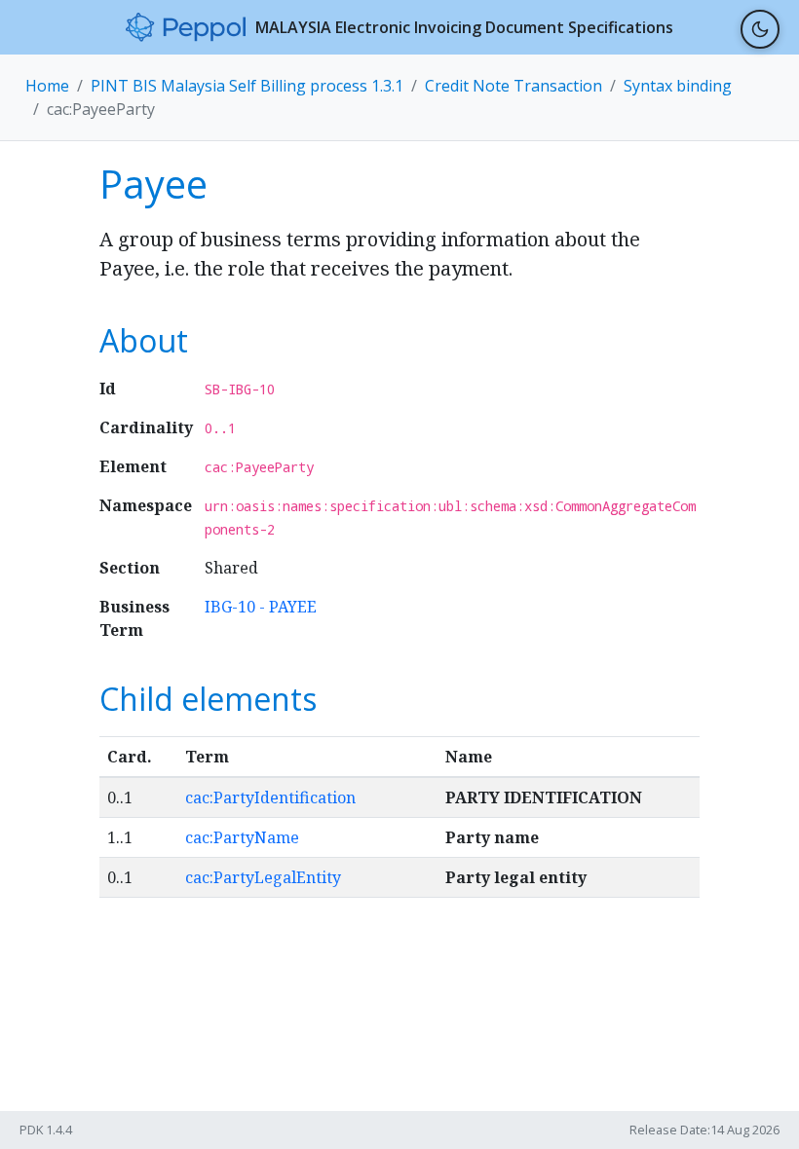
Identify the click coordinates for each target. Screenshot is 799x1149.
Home (47, 85)
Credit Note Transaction (513, 85)
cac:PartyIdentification (270, 797)
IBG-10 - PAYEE (261, 606)
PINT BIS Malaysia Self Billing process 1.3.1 (247, 85)
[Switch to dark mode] (760, 29)
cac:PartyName (242, 837)
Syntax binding (678, 85)
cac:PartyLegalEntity (263, 877)
